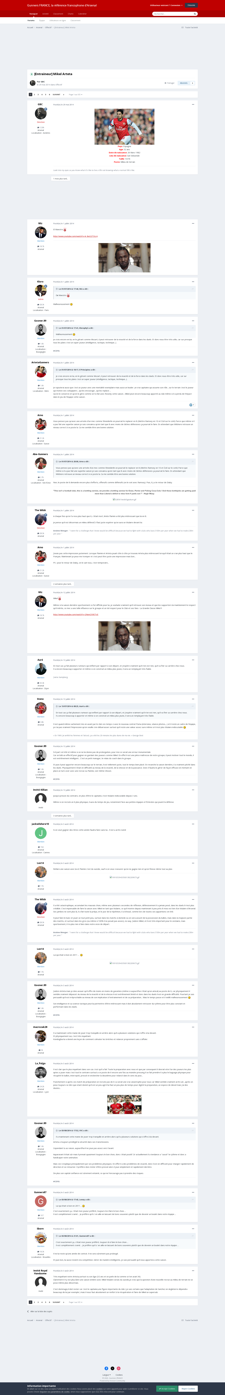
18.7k (41, 246)
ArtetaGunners (40, 362)
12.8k (41, 127)
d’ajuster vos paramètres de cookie (55, 1391)
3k (41, 1050)
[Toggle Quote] (57, 289)
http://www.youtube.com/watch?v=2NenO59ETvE (75, 614)
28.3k (41, 304)
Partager (170, 83)
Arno (40, 415)
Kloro (40, 281)
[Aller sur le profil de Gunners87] (41, 1201)
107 (41, 1215)
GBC (43, 81)
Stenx (40, 698)
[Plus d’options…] (193, 104)
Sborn (40, 1228)
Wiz (40, 223)
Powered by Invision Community (112, 1380)
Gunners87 (40, 1192)
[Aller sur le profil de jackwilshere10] (41, 833)
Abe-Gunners (40, 454)
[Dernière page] (63, 94)
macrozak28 (40, 1026)
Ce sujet (185, 14)
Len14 (40, 863)
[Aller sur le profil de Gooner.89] (41, 330)
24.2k (41, 1086)
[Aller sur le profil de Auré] (41, 669)
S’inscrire (191, 5)
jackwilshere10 (40, 823)
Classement (75, 20)
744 (41, 847)
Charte (70, 14)
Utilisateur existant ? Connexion (165, 5)
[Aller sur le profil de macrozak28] (41, 1036)
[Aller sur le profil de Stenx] (41, 708)
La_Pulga (40, 1063)
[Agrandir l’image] (124, 126)
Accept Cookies (168, 1388)
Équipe (42, 20)
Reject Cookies (188, 1388)
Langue (106, 1374)
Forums (31, 20)
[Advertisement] (74, 51)
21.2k (41, 438)
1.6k (42, 343)
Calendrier (82, 14)
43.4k (41, 683)
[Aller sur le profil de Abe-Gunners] (41, 463)
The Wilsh (40, 510)
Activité (45, 14)
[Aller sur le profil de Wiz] (41, 232)
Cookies (119, 1374)
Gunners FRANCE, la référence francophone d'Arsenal (62, 5)
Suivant (56, 94)
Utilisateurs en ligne (57, 20)
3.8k (42, 722)
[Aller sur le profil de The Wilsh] (41, 519)
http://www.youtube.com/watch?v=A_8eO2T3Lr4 (75, 236)
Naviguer (34, 14)
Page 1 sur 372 (75, 94)
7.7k (42, 886)
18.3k (41, 1251)
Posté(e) (63, 104)
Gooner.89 (40, 320)
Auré (40, 659)
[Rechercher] (195, 14)
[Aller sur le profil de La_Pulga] (41, 1072)
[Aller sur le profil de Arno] (41, 424)
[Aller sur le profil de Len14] (41, 872)
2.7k (42, 477)
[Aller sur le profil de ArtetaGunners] (41, 371)
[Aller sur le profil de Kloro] (41, 291)
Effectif (59, 84)
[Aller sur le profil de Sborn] (41, 1238)
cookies (99, 1389)
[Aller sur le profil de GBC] (33, 83)
